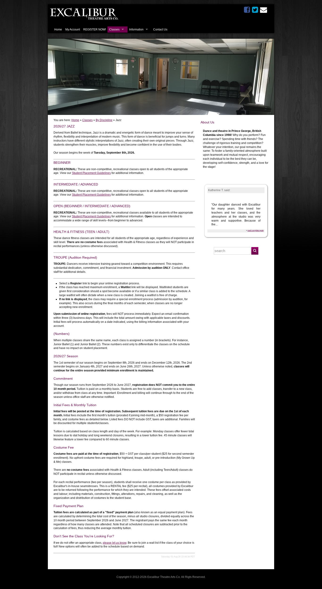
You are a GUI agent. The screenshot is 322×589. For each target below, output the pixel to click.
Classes (114, 29)
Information (136, 29)
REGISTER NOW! (94, 29)
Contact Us (160, 29)
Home (58, 29)
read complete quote (256, 230)
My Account (72, 29)
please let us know (114, 542)
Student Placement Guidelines (91, 173)
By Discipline (104, 120)
